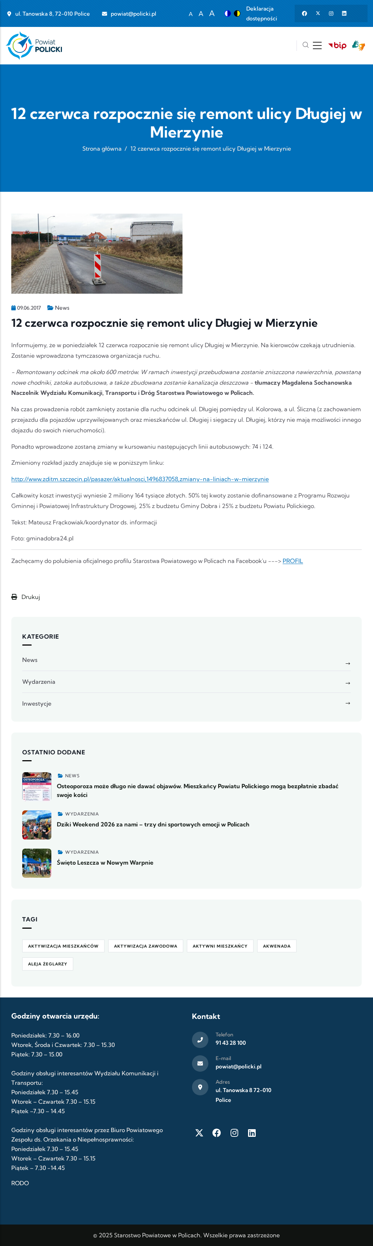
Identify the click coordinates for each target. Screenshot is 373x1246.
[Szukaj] (306, 45)
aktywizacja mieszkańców (63, 946)
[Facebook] (216, 1133)
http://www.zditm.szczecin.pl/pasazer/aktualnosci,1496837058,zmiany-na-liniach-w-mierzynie (140, 479)
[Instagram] (234, 1133)
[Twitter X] (199, 1133)
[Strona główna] (33, 45)
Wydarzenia (38, 681)
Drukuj (30, 596)
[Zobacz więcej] (36, 786)
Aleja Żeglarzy (47, 964)
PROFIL (293, 560)
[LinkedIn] (251, 1133)
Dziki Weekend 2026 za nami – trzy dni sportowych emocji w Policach (153, 824)
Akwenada (277, 946)
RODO (20, 1183)
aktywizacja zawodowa (145, 946)
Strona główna (102, 148)
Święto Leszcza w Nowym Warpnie (105, 862)
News (62, 307)
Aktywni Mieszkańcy (220, 946)
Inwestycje (36, 703)
